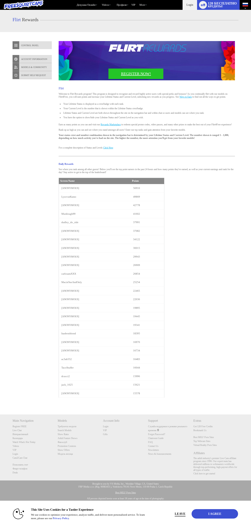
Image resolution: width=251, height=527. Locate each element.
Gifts (105, 434)
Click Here (108, 147)
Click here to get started (204, 473)
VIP (133, 4)
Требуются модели (67, 426)
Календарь (18, 438)
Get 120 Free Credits (203, 426)
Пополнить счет (20, 464)
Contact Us (153, 446)
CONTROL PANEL (30, 45)
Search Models (65, 430)
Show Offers (64, 450)
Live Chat (17, 430)
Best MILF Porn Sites (203, 437)
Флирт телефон (20, 468)
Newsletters (153, 450)
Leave (180, 513)
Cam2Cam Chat (20, 457)
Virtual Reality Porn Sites (205, 445)
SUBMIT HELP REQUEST (33, 75)
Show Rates (63, 434)
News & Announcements (159, 454)
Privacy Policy (61, 518)
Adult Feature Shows (67, 438)
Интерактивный (20, 434)
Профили (122, 4)
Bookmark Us (199, 430)
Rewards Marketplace (111, 124)
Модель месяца (65, 454)
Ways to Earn (185, 96)
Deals (15, 472)
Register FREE (19, 426)
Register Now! (136, 73)
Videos (105, 4)
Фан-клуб (62, 442)
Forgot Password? (156, 434)
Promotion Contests (67, 446)
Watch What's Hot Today (24, 442)
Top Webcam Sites (201, 441)
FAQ (150, 442)
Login (189, 4)
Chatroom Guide (156, 438)
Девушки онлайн (86, 4)
